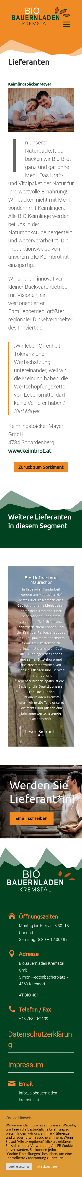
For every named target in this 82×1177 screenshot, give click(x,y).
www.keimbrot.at (29, 450)
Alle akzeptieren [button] (48, 1167)
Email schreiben (31, 818)
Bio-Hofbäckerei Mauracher (41, 580)
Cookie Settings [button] (18, 1167)
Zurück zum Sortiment (41, 467)
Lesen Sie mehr (41, 731)
